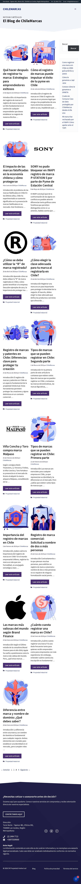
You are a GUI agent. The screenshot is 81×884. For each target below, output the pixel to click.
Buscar (65, 44)
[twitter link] (51, 831)
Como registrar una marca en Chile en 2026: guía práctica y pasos (68, 68)
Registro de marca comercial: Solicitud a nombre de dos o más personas (43, 542)
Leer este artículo (12, 123)
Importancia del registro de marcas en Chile (15, 538)
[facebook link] (56, 831)
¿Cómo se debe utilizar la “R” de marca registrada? (15, 264)
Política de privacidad (52, 869)
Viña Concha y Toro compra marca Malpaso (15, 450)
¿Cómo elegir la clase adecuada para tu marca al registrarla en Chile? (41, 267)
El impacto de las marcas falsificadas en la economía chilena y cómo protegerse (15, 174)
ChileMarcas (12, 9)
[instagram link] (46, 831)
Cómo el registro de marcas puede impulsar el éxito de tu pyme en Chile (42, 77)
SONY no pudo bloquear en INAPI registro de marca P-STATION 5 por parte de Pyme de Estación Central (43, 175)
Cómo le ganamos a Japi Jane (68, 80)
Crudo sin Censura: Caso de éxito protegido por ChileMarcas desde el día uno (67, 104)
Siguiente (25, 770)
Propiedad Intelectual (18, 868)
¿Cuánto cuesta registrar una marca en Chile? (41, 628)
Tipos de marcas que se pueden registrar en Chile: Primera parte (43, 452)
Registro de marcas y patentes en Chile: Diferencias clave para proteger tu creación (16, 359)
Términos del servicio (70, 869)
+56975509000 (13, 839)
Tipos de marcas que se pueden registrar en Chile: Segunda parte (43, 355)
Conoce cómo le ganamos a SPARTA (68, 90)
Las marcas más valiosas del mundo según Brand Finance (16, 630)
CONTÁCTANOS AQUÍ (13, 814)
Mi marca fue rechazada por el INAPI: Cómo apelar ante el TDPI (68, 122)
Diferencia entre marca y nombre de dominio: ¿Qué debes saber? (16, 715)
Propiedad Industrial (13, 129)
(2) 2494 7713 (57, 1)
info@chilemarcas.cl (72, 1)
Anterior (5, 770)
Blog (33, 869)
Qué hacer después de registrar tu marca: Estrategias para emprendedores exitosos (15, 79)
